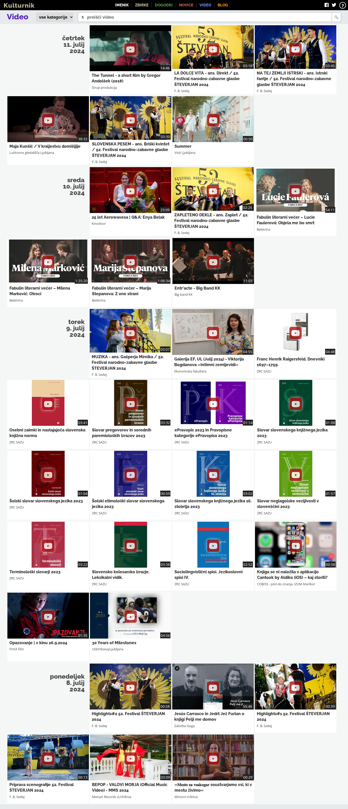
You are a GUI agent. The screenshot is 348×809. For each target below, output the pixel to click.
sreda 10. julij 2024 (74, 186)
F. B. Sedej (181, 91)
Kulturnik (19, 5)
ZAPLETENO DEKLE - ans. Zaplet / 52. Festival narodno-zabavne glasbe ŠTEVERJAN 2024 (211, 221)
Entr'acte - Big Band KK (197, 288)
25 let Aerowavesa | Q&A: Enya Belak (128, 217)
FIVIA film (16, 649)
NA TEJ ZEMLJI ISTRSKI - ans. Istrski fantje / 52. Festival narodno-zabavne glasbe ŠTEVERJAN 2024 (294, 79)
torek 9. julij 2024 (75, 328)
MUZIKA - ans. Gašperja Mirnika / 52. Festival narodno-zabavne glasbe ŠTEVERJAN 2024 (128, 362)
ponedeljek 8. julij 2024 (67, 683)
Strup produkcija (104, 87)
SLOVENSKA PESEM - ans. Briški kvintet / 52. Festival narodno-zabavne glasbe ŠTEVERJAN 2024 (130, 150)
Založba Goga (184, 726)
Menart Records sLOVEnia (111, 796)
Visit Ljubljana (185, 152)
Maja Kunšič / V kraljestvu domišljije (45, 146)
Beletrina (263, 229)
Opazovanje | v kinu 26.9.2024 (38, 642)
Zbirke (142, 5)
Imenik (122, 5)
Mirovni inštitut (186, 796)
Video (205, 5)
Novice (186, 5)
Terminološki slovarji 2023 (34, 571)
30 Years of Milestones (114, 642)
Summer (183, 146)
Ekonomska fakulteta (190, 371)
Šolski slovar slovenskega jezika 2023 (46, 501)
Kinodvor (99, 223)
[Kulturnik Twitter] (334, 5)
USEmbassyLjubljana (107, 649)
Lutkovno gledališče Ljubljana (31, 152)
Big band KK (184, 294)
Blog (223, 5)
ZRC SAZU (264, 371)
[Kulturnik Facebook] (327, 5)
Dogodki (164, 5)
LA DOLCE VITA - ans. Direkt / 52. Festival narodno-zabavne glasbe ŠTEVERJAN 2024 (207, 79)
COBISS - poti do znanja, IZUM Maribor (286, 584)
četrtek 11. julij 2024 (73, 44)
